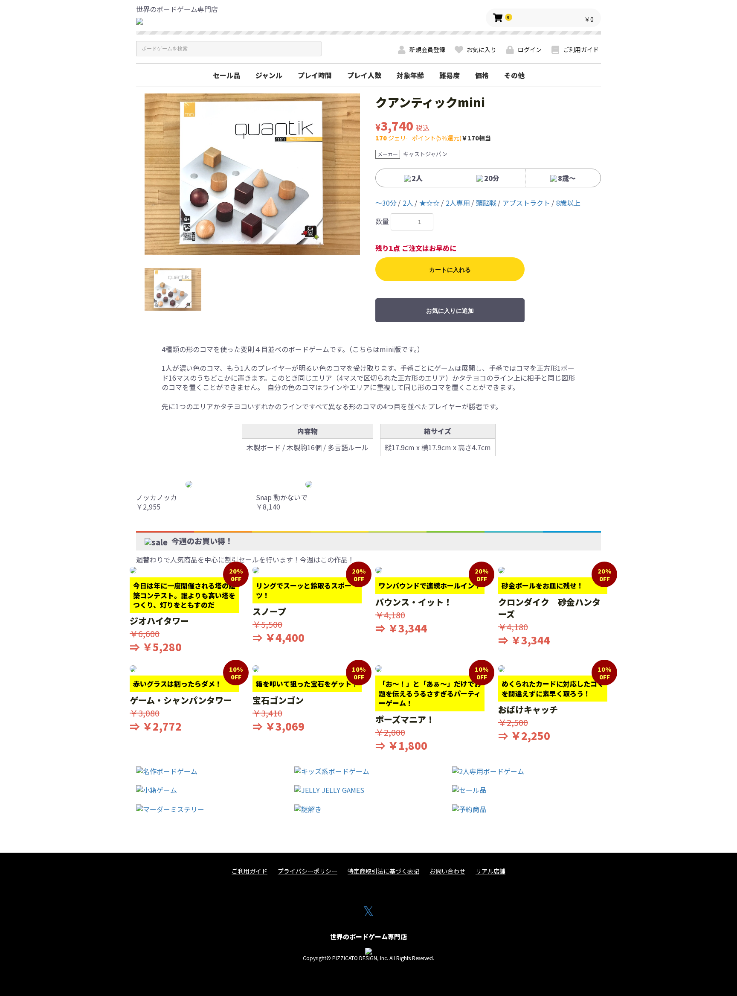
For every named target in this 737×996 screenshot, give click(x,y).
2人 (408, 203)
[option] (252, 174)
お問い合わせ (447, 871)
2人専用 (458, 203)
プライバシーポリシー (307, 871)
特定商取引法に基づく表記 (383, 871)
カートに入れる (450, 269)
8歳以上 (568, 203)
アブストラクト (526, 203)
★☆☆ (429, 203)
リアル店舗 (490, 871)
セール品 (226, 75)
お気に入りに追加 (450, 310)
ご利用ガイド (249, 871)
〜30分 (386, 203)
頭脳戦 (486, 203)
